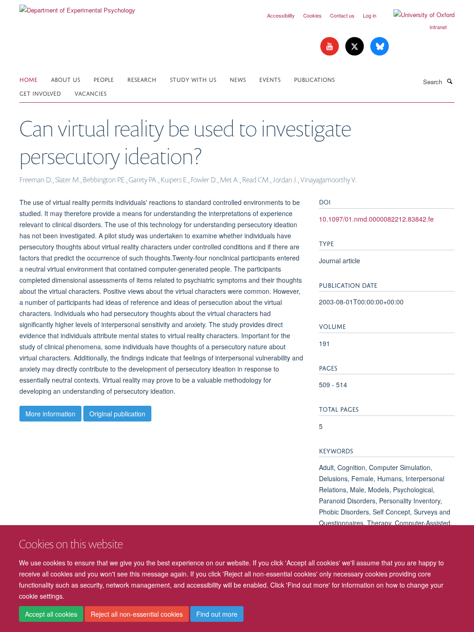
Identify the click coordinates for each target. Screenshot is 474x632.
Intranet (438, 27)
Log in (369, 15)
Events (270, 78)
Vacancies (90, 92)
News (238, 78)
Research (141, 78)
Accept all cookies (51, 614)
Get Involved (40, 92)
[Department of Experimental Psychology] (77, 6)
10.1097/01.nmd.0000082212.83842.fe (376, 218)
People (104, 78)
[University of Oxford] (417, 14)
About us (65, 78)
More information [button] (50, 413)
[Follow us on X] (355, 46)
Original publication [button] (117, 413)
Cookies (312, 15)
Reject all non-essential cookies (137, 614)
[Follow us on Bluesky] (379, 46)
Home (28, 78)
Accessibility (281, 15)
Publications (314, 78)
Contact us (342, 15)
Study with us (193, 78)
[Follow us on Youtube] (330, 46)
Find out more (216, 614)
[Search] (449, 81)
